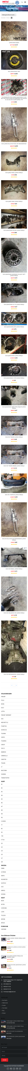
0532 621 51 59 (7, 989)
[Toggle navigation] (25, 2)
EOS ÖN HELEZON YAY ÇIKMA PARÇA (14, 613)
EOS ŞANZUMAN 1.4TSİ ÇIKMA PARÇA (14, 378)
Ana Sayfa (11, 8)
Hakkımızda (5, 1002)
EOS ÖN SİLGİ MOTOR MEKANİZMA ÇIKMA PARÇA (14, 539)
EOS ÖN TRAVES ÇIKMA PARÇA (14, 437)
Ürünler (17, 8)
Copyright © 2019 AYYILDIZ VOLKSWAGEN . (14, 1065)
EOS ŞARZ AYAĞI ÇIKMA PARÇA (14, 172)
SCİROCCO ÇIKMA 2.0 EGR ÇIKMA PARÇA (16, 947)
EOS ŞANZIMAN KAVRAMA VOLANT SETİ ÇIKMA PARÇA (14, 275)
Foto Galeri (4, 1008)
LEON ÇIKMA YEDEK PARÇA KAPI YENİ (16, 939)
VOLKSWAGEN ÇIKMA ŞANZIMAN (15, 1036)
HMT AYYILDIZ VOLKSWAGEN (14, 1031)
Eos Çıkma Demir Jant (14, 71)
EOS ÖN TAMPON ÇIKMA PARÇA (14, 494)
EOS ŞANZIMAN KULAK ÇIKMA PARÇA (14, 230)
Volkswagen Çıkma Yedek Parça (15, 1021)
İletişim (4, 1013)
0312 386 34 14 (7, 984)
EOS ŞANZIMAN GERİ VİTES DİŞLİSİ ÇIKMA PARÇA (14, 407)
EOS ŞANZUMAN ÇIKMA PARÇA (14, 355)
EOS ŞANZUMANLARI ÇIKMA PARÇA (14, 327)
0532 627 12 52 (7, 986)
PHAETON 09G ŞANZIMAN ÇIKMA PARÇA (16, 965)
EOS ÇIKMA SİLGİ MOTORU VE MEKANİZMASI (14, 143)
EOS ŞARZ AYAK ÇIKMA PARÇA (14, 201)
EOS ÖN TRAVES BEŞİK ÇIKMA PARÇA (14, 466)
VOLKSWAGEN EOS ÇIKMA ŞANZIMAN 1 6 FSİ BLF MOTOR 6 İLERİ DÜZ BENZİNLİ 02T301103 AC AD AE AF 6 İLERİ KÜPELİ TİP (14, 98)
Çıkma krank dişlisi (14, 42)
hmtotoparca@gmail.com (10, 991)
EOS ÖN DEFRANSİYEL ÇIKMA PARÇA (14, 674)
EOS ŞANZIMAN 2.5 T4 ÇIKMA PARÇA (14, 304)
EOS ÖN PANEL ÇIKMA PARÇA (14, 569)
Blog (3, 1010)
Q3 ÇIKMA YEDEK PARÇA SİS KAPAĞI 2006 (15, 956)
